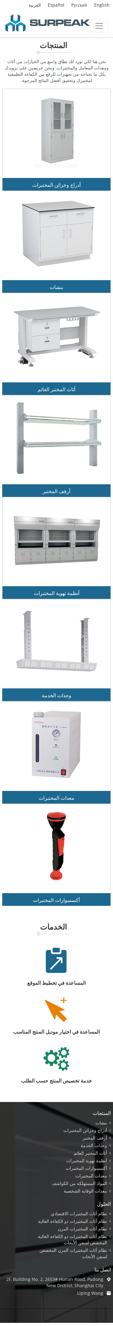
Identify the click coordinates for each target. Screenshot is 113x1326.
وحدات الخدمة (56, 695)
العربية (35, 5)
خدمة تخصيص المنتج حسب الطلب (56, 1080)
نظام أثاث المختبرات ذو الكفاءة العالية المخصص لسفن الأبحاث (72, 1239)
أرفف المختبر (56, 491)
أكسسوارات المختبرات (56, 900)
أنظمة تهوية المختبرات (56, 593)
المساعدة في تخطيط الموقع (56, 982)
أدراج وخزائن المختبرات (56, 184)
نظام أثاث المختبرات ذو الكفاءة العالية (72, 1221)
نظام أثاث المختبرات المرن (82, 1229)
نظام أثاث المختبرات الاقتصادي (79, 1214)
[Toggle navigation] (99, 26)
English (102, 5)
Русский (79, 5)
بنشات (56, 287)
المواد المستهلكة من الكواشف (79, 1183)
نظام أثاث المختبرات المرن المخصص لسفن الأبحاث (73, 1253)
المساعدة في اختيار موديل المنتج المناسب (56, 1031)
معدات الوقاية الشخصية (85, 1191)
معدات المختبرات (56, 797)
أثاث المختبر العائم (56, 389)
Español (56, 5)
